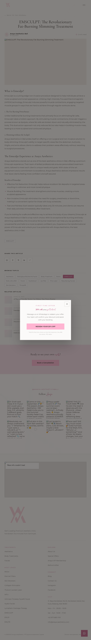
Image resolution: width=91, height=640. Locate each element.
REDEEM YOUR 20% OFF (45, 327)
